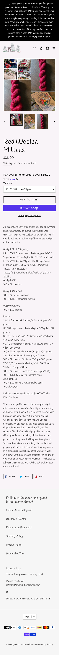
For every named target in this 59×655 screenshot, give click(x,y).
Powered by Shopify (44, 644)
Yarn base (8, 183)
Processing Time (15, 553)
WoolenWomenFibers (24, 644)
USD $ (28, 616)
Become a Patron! (16, 519)
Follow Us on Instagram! (19, 510)
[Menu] (54, 47)
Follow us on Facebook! (18, 527)
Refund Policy (13, 545)
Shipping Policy (14, 536)
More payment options (29, 215)
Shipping (7, 163)
